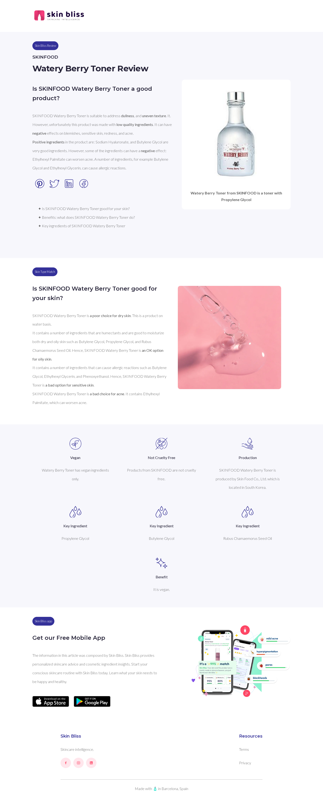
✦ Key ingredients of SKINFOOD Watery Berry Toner (81, 225)
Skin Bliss (71, 736)
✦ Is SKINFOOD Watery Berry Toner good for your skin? (84, 208)
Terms (244, 749)
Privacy (245, 762)
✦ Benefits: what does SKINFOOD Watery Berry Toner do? (86, 217)
